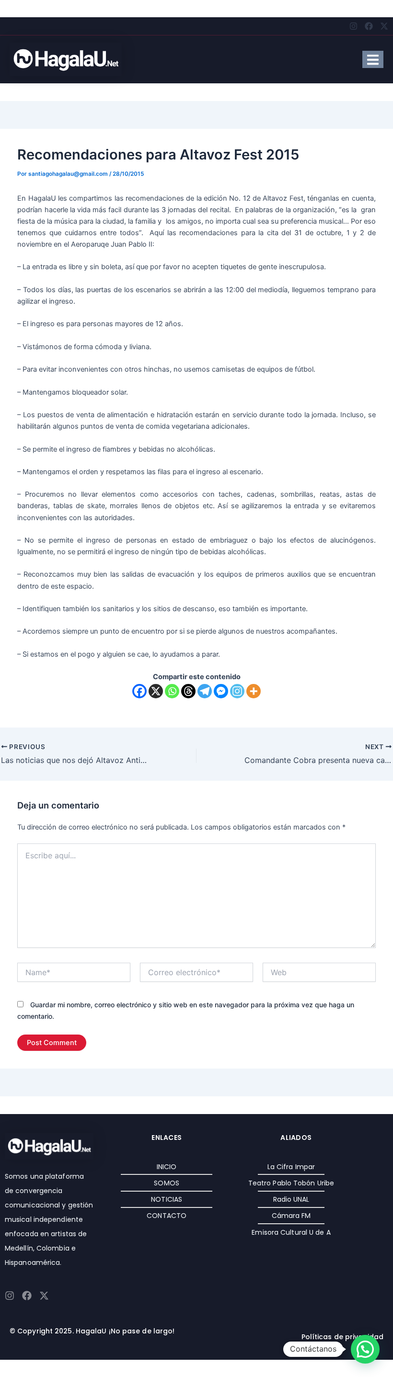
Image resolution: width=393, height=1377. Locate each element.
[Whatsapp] (172, 691)
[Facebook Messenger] (221, 691)
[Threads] (188, 691)
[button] (365, 1349)
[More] (253, 691)
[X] (156, 691)
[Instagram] (237, 691)
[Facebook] (139, 691)
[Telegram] (204, 691)
